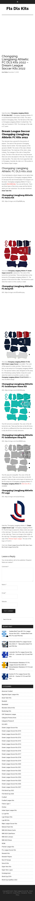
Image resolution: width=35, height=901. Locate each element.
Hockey (4, 807)
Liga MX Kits (5, 820)
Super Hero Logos (7, 870)
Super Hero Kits (6, 866)
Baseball (4, 701)
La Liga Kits (5, 813)
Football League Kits (8, 800)
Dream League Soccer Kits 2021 (11, 767)
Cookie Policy (16, 893)
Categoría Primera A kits (9, 717)
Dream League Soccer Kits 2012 (11, 737)
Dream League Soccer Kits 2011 (11, 734)
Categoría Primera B (8, 721)
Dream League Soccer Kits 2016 (11, 751)
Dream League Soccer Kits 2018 (11, 757)
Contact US (9, 893)
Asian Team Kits (6, 698)
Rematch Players (7, 856)
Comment (5, 566)
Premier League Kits (8, 847)
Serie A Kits (5, 863)
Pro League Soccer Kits (9, 850)
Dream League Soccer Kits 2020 (11, 764)
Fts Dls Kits (17, 8)
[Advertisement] (17, 36)
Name (4, 584)
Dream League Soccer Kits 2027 (11, 787)
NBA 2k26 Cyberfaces (8, 833)
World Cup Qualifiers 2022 (9, 880)
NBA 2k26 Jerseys (7, 837)
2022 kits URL (25, 484)
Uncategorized (6, 873)
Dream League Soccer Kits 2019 (11, 761)
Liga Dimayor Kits (7, 817)
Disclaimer (24, 893)
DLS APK (4, 724)
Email (4, 593)
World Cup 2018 (6, 876)
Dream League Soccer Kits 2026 (11, 784)
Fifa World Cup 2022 (8, 790)
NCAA (3, 843)
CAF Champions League (9, 714)
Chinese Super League (15, 539)
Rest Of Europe (6, 860)
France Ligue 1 (6, 804)
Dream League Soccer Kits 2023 (11, 774)
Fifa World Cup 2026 (8, 794)
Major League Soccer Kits (9, 823)
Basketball (5, 704)
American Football (7, 691)
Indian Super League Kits (9, 810)
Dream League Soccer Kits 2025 (11, 780)
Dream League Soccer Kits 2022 (16, 545)
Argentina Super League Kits (10, 694)
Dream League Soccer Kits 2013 (11, 741)
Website (4, 601)
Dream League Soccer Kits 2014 (11, 744)
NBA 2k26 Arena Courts (9, 830)
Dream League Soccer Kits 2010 (11, 731)
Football (4, 797)
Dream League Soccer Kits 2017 (11, 754)
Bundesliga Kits (6, 711)
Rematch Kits (6, 853)
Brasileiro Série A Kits (8, 708)
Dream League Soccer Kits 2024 (11, 777)
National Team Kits (7, 827)
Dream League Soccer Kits (11, 547)
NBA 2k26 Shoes (7, 840)
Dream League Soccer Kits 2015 (11, 747)
